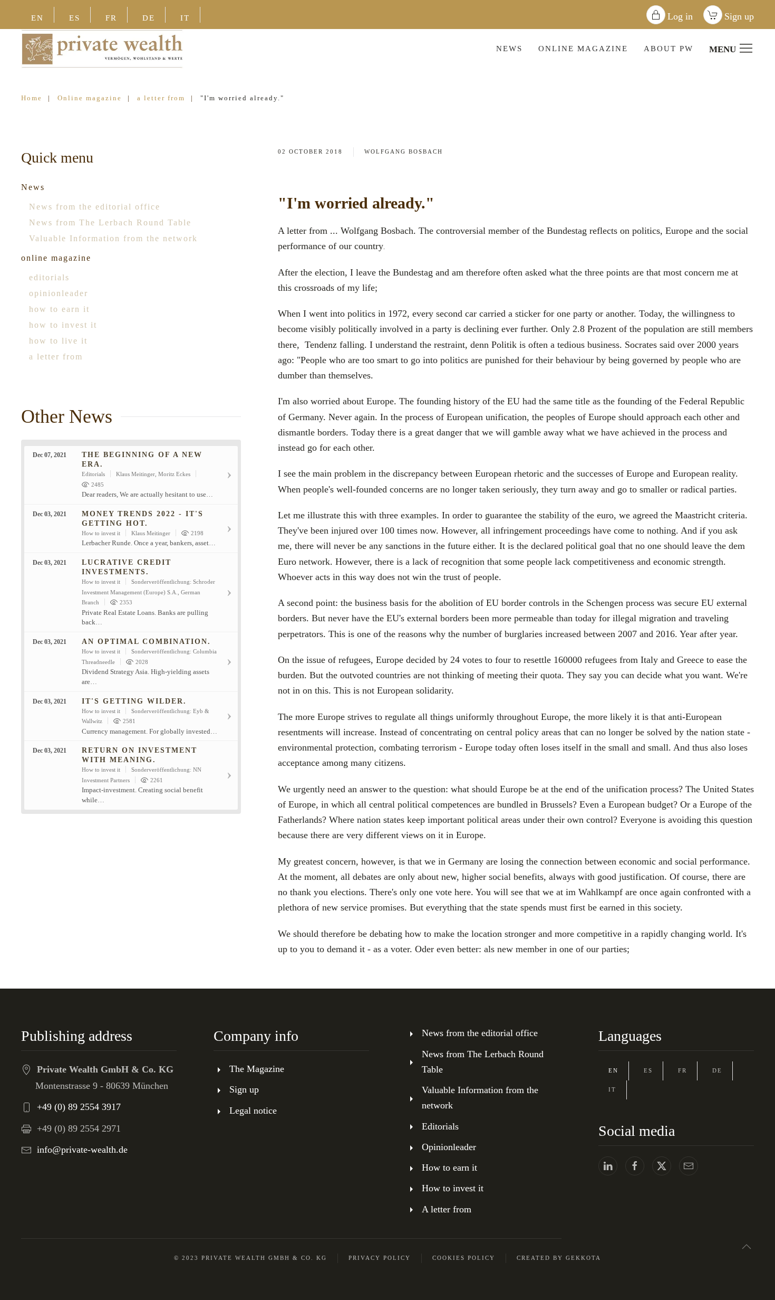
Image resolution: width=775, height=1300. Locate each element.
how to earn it (59, 309)
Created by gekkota (559, 1258)
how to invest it (63, 324)
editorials (49, 277)
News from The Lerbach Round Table (110, 222)
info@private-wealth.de (82, 1149)
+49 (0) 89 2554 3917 (79, 1107)
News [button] (509, 48)
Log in (680, 16)
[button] (746, 1246)
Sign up (739, 16)
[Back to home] (102, 49)
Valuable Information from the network (113, 238)
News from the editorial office (94, 206)
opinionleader (58, 293)
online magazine (56, 257)
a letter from (56, 356)
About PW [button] (668, 48)
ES (74, 18)
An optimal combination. (146, 642)
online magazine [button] (583, 48)
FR (111, 18)
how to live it (58, 340)
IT (185, 18)
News (33, 187)
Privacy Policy (379, 1258)
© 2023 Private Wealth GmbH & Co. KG (250, 1258)
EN (37, 18)
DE (148, 18)
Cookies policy (463, 1258)
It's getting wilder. (134, 701)
